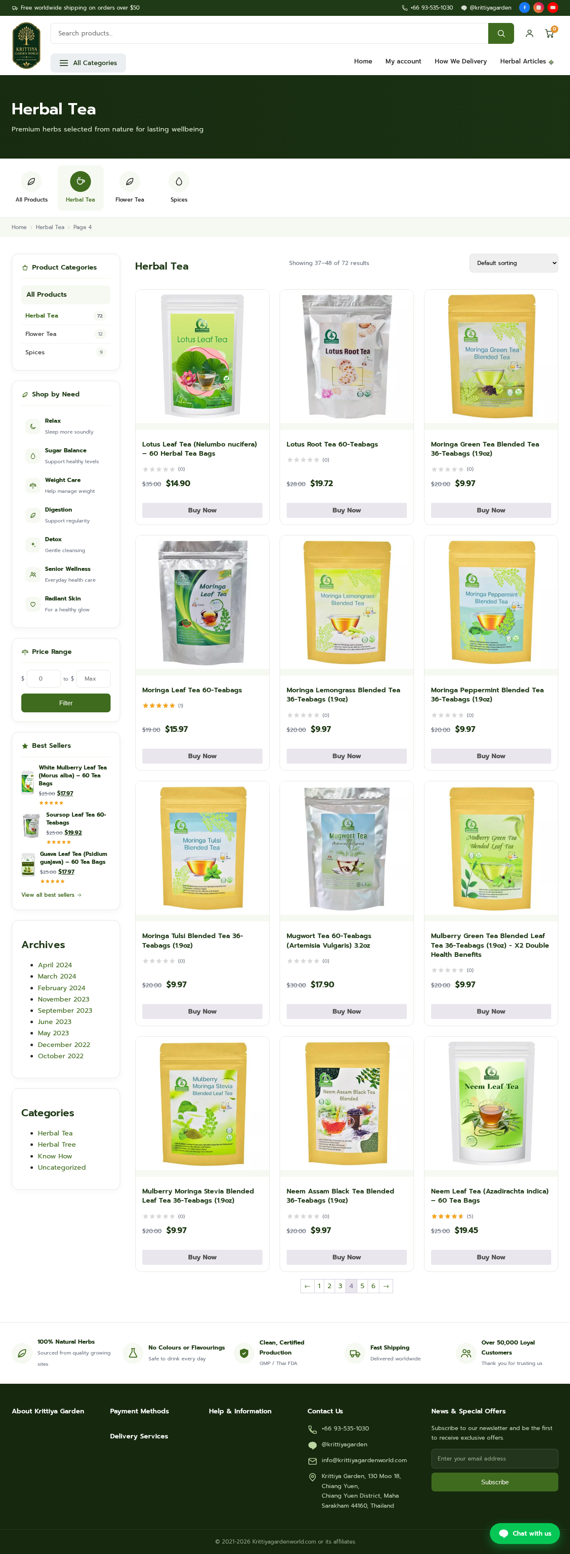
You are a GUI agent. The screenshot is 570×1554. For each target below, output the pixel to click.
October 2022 (60, 1056)
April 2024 (55, 965)
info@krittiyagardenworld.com (364, 1460)
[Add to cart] (255, 419)
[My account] (529, 33)
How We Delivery (461, 61)
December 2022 (64, 1045)
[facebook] (524, 7)
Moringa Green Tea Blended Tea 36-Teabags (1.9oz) (485, 449)
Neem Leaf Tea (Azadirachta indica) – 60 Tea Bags (490, 1196)
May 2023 (53, 1033)
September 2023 (65, 1011)
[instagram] (538, 7)
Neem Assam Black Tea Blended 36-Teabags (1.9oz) (340, 1196)
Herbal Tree (57, 1145)
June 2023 (54, 1022)
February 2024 (62, 988)
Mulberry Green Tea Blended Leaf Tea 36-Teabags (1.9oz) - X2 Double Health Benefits (490, 945)
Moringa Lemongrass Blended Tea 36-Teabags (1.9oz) (343, 694)
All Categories (95, 63)
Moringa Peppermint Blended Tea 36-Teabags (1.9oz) (487, 694)
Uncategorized (62, 1168)
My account (403, 61)
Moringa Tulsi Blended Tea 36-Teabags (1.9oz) (192, 940)
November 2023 (63, 999)
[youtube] (552, 7)
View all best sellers (47, 895)
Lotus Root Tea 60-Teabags (332, 444)
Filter (66, 702)
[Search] (501, 33)
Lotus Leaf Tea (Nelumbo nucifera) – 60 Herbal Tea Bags (199, 449)
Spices (64, 352)
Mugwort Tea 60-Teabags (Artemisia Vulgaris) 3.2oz (329, 940)
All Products (46, 295)
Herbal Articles (523, 61)
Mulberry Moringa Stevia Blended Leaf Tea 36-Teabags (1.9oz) (198, 1196)
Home (363, 61)
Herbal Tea (50, 227)
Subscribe (495, 1482)
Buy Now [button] (202, 510)
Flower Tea (64, 333)
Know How (55, 1156)
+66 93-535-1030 (432, 8)
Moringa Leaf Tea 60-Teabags (192, 690)
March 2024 (57, 976)
